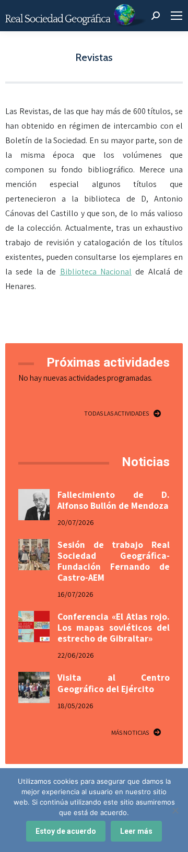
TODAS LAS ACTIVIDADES (116, 413)
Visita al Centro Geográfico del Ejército (113, 683)
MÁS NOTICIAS (130, 732)
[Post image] (34, 504)
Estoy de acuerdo (66, 831)
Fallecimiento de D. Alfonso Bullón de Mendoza (113, 500)
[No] (175, 810)
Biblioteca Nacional (96, 271)
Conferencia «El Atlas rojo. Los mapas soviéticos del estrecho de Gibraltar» (113, 627)
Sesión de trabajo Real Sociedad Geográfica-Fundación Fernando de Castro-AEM (113, 561)
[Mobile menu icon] (176, 15)
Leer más (136, 831)
